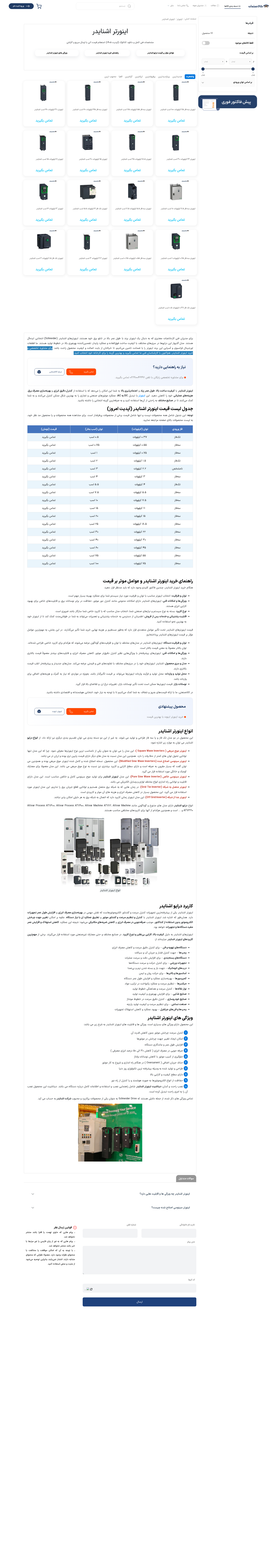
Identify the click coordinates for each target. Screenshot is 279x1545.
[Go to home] (190, 19)
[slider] (253, 69)
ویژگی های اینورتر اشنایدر (56, 53)
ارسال (140, 1302)
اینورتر (141, 396)
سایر (172, 5)
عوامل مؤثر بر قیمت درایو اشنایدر (160, 53)
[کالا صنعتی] (258, 6)
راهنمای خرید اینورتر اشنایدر (107, 53)
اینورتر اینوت (57, 711)
